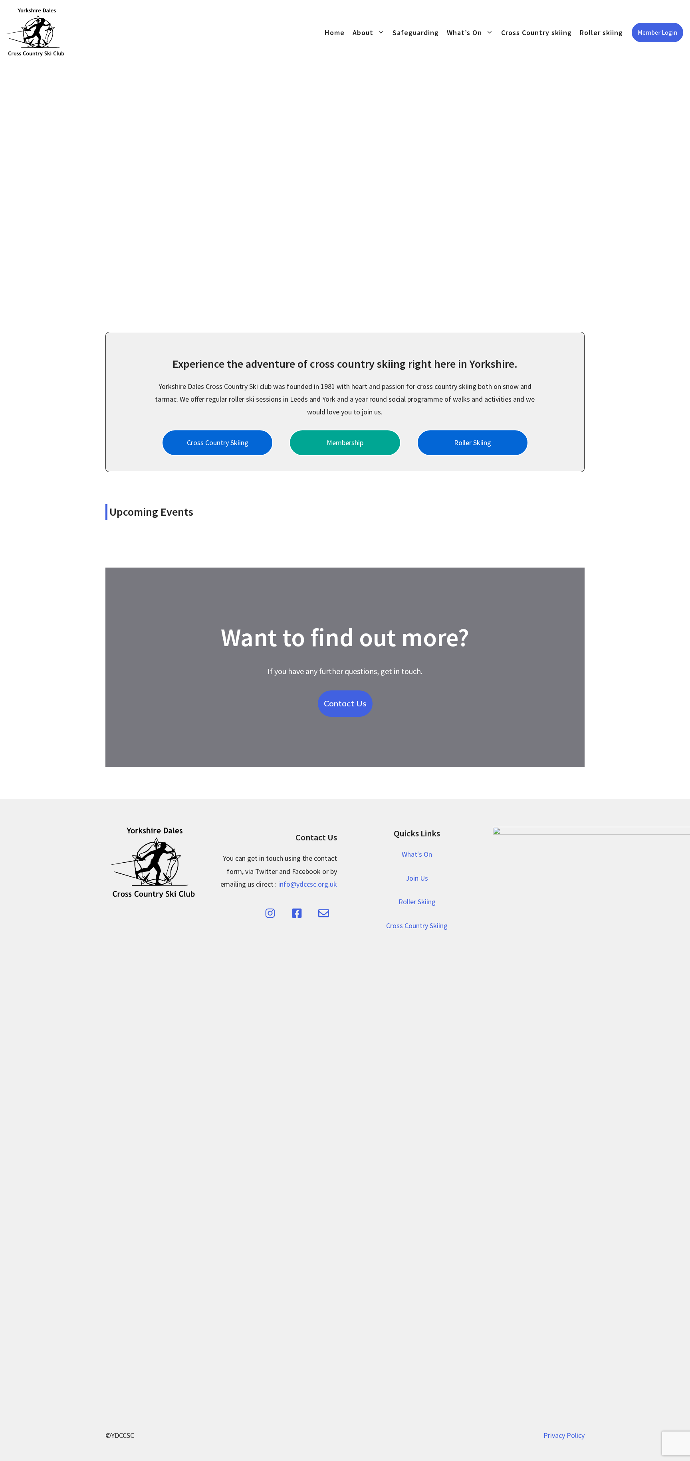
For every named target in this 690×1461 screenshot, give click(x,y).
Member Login (657, 32)
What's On (417, 854)
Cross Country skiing (536, 32)
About (363, 32)
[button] (97, 188)
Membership (345, 442)
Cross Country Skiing (217, 442)
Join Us (417, 878)
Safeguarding (416, 32)
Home (335, 32)
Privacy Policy (564, 1435)
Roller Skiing (472, 442)
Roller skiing (601, 32)
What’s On (464, 32)
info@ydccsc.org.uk (307, 884)
